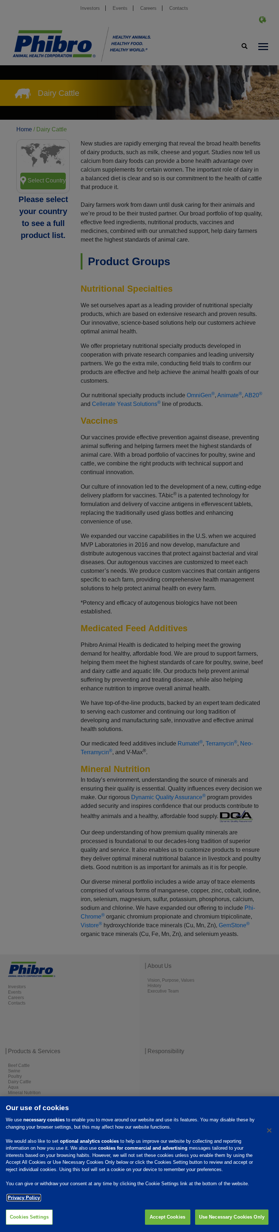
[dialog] (139, 1164)
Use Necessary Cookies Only (231, 1217)
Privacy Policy (24, 1197)
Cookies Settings (29, 1217)
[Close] (269, 1130)
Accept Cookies (167, 1217)
